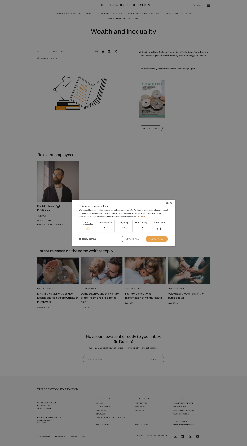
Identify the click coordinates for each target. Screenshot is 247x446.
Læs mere (141, 216)
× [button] (171, 203)
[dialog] (123, 223)
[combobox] (167, 203)
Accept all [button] (157, 239)
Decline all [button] (132, 239)
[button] (87, 239)
